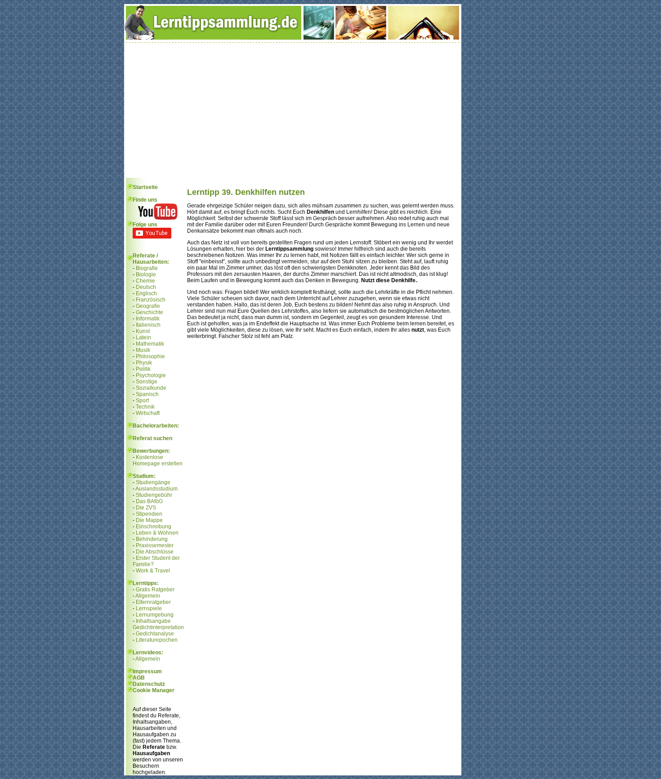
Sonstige (146, 381)
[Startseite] (292, 38)
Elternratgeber (153, 602)
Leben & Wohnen (157, 533)
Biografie (147, 268)
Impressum (147, 671)
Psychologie (151, 375)
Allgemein (147, 596)
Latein (143, 337)
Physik (144, 363)
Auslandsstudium (156, 489)
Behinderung (152, 539)
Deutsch (146, 287)
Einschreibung (153, 526)
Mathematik (150, 344)
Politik (143, 369)
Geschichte (149, 312)
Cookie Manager (153, 690)
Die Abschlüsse (155, 552)
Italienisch (148, 325)
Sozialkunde (151, 388)
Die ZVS (146, 507)
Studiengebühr (154, 495)
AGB (139, 678)
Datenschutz (149, 684)
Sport (142, 400)
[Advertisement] (292, 110)
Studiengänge (153, 482)
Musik (143, 350)
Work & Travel (153, 570)
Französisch (150, 300)
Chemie (145, 281)
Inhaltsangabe (153, 621)
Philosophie (150, 356)
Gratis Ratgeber (155, 589)
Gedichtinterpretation (158, 627)
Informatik (148, 318)
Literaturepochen (157, 640)
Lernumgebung (155, 615)
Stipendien (149, 514)
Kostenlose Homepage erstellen (158, 460)
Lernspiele (149, 608)
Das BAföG (149, 501)
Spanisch (147, 394)
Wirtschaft (148, 413)
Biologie (146, 274)
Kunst (143, 331)
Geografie (148, 306)
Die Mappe (149, 520)
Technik (145, 407)
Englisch (146, 293)
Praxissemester (155, 545)
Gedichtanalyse (155, 633)
